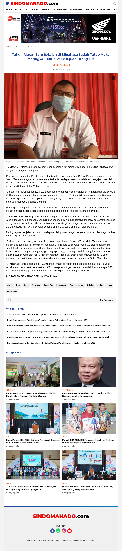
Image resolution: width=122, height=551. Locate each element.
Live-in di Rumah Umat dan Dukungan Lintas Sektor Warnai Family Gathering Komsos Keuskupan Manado (58, 326)
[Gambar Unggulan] (61, 158)
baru (18, 285)
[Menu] (7, 3)
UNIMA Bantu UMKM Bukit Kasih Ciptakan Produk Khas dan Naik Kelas (41, 314)
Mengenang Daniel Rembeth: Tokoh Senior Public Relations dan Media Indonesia (86, 394)
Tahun (109, 285)
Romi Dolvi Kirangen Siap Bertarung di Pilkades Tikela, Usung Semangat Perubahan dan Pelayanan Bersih (58, 331)
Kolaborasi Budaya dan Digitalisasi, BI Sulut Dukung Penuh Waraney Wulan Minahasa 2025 (51, 343)
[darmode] (115, 3)
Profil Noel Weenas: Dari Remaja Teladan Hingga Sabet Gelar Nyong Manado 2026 (47, 320)
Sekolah (90, 285)
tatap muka (12, 291)
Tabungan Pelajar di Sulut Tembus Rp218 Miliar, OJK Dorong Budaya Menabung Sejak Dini (31, 488)
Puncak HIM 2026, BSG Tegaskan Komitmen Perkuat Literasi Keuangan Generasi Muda (88, 441)
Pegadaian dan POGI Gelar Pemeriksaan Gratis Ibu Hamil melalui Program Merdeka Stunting (31, 394)
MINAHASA (31, 47)
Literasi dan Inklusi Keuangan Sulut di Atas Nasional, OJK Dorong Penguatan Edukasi (87, 488)
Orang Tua (48, 285)
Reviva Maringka (77, 285)
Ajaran (10, 285)
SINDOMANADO (14, 47)
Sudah (100, 285)
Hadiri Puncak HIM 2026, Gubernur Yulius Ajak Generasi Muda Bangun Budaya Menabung (33, 441)
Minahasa (36, 285)
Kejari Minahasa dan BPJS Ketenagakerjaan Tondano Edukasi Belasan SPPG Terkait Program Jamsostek (58, 337)
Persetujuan (61, 285)
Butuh (26, 285)
